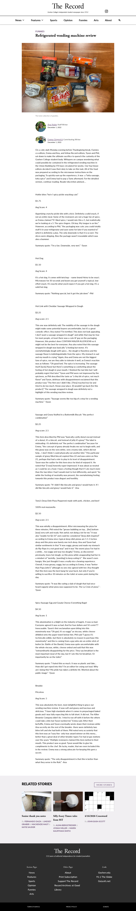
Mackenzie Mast (40, 824)
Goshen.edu (104, 872)
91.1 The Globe (104, 876)
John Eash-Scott (96, 821)
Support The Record (68, 881)
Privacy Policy (71, 907)
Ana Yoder (52, 124)
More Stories (104, 784)
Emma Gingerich (55, 139)
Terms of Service (33, 907)
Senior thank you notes (34, 816)
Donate (106, 907)
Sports (53, 20)
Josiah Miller (60, 828)
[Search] (119, 20)
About (108, 20)
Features (35, 20)
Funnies (83, 20)
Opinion (68, 20)
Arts (96, 20)
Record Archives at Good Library (67, 887)
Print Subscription (68, 876)
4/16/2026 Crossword (96, 816)
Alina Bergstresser (66, 825)
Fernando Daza (33, 821)
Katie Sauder (28, 827)
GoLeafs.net (104, 881)
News (18, 20)
